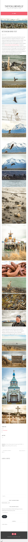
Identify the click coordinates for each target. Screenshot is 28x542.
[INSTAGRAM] (13, 534)
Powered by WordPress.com (13, 536)
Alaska (6, 445)
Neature (12, 445)
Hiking (9, 445)
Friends (7, 444)
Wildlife (21, 444)
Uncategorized (16, 444)
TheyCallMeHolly (14, 6)
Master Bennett (22, 450)
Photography (11, 444)
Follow (4, 516)
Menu (15, 13)
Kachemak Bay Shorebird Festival (12, 45)
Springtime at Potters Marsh (6, 451)
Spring (15, 445)
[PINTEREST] (15, 534)
